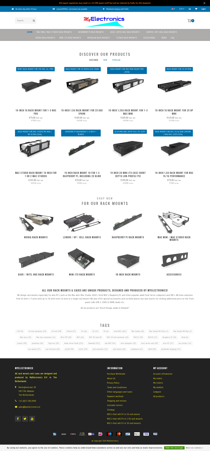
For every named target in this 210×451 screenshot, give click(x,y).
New (105, 60)
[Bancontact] (127, 434)
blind (185, 337)
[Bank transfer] (63, 434)
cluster (22, 343)
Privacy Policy (113, 382)
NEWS (164, 37)
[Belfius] (73, 434)
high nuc (53, 343)
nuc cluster (185, 343)
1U (84, 331)
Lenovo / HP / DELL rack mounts (161, 32)
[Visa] (146, 434)
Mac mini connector (46, 337)
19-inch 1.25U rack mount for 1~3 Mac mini (128, 112)
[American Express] (54, 434)
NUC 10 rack (95, 337)
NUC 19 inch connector (118, 337)
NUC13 (152, 337)
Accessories (149, 37)
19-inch (56, 331)
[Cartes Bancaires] (82, 434)
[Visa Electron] (155, 434)
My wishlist (158, 387)
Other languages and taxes (119, 391)
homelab (94, 343)
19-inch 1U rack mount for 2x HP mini (174, 112)
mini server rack (149, 343)
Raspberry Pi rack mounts (91, 32)
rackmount (137, 349)
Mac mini (25, 337)
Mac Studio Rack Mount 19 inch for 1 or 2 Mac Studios (36, 174)
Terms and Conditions (117, 387)
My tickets (158, 382)
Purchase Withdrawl (116, 373)
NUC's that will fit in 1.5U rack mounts (125, 418)
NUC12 (138, 337)
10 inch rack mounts (126, 37)
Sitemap (111, 409)
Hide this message (174, 448)
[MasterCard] (118, 434)
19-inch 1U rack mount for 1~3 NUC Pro (36, 112)
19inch (71, 331)
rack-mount (119, 349)
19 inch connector (37, 331)
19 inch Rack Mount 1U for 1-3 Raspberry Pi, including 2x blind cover (82, 176)
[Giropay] (91, 434)
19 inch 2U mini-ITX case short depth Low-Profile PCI (128, 174)
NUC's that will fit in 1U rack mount (123, 414)
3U (106, 331)
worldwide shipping (170, 349)
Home (29, 32)
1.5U (20, 331)
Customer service (115, 405)
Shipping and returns (116, 400)
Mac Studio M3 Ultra (158, 331)
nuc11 (83, 349)
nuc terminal (53, 349)
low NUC (110, 343)
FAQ (172, 37)
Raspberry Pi (169, 337)
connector (37, 343)
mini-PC (168, 343)
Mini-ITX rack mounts (70, 37)
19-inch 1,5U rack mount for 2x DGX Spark (82, 112)
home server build (73, 343)
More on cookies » (194, 448)
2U (95, 331)
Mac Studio (138, 331)
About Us (111, 378)
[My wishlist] (196, 9)
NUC (80, 337)
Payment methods (115, 396)
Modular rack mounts (98, 37)
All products (158, 396)
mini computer (128, 343)
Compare (157, 391)
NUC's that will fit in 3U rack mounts (124, 423)
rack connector (100, 349)
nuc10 (69, 349)
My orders (157, 378)
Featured (93, 60)
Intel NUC (120, 331)
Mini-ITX (66, 337)
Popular (116, 60)
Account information (162, 373)
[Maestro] (109, 434)
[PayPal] (137, 434)
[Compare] (190, 9)
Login (204, 9)
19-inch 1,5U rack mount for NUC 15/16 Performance (174, 174)
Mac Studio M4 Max (183, 331)
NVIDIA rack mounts (45, 37)
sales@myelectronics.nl (29, 407)
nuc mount (34, 349)
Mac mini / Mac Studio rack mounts (54, 32)
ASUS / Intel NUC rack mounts (125, 32)
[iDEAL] (100, 434)
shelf (152, 349)
